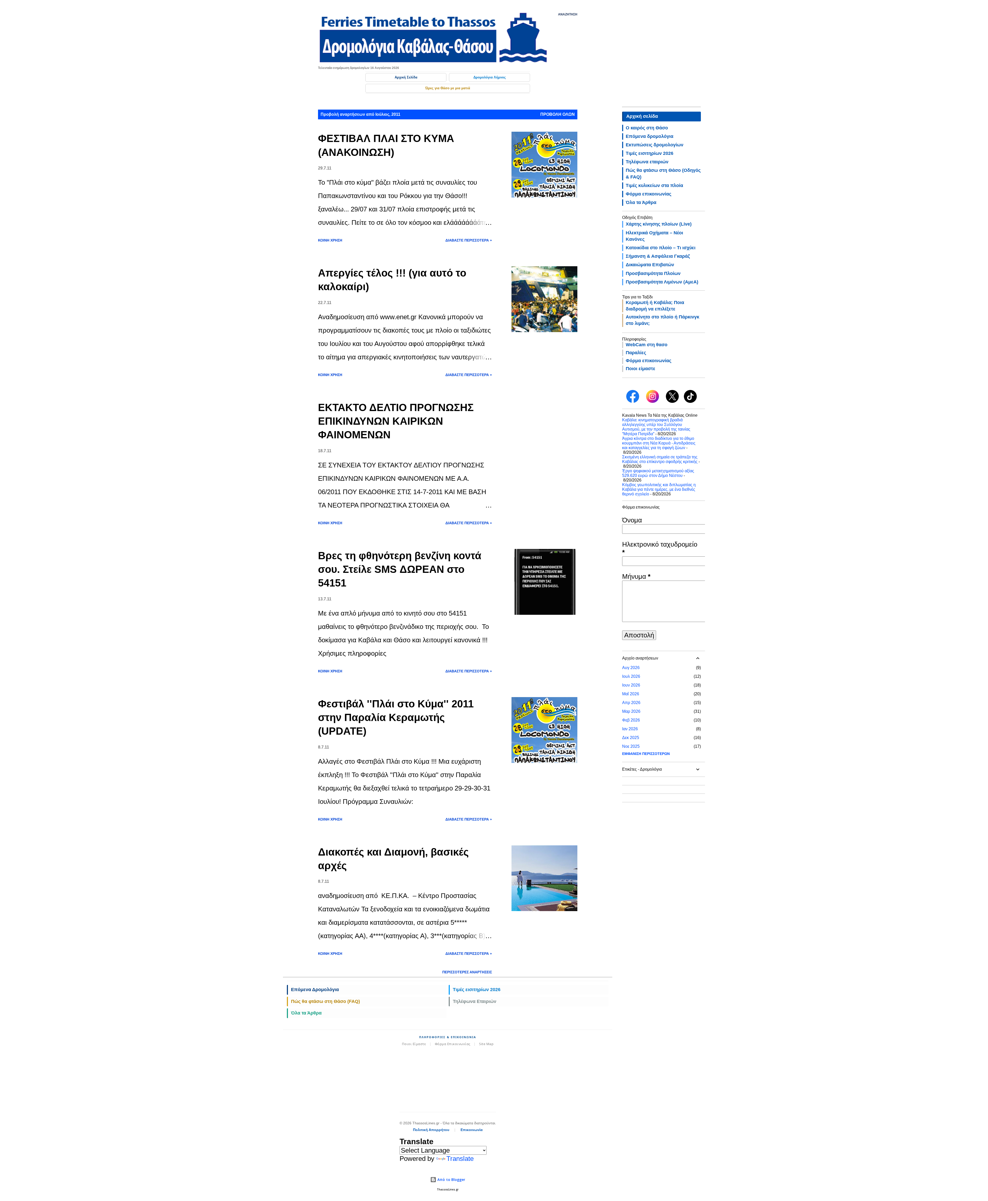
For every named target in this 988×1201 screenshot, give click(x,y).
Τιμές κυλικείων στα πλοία (654, 185)
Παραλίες (636, 352)
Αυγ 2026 (631, 667)
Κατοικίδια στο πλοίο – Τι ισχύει (660, 247)
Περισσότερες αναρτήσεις (467, 972)
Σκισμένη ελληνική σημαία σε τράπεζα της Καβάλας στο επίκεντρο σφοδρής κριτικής (660, 459)
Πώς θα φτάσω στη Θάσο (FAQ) (325, 1001)
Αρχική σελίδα (642, 116)
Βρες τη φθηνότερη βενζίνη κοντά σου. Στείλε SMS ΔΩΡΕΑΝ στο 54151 (399, 569)
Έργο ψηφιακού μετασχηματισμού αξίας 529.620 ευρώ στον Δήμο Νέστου (658, 473)
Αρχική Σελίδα (406, 77)
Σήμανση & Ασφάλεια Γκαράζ (658, 256)
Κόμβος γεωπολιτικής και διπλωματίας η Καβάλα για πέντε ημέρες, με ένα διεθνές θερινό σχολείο (659, 489)
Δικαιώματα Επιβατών (650, 264)
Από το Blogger (450, 1179)
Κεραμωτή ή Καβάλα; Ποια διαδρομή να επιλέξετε (655, 306)
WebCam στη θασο (646, 344)
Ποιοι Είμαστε (414, 1044)
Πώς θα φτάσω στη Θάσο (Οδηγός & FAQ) (663, 173)
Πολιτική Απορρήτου (431, 1130)
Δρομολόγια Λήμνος (489, 77)
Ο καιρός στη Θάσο (647, 127)
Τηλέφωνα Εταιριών (474, 1001)
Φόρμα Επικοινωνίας (452, 1044)
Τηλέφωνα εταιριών (647, 161)
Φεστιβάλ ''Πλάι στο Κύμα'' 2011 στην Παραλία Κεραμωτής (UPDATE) (396, 717)
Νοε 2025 (631, 746)
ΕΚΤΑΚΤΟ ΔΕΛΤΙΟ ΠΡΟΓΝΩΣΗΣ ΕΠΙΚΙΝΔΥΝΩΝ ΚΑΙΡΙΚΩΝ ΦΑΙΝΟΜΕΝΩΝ (396, 421)
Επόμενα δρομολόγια (649, 136)
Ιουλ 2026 (631, 676)
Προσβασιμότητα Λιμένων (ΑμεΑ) (662, 281)
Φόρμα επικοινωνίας (648, 194)
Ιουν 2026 (631, 685)
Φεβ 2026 (631, 720)
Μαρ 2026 (631, 711)
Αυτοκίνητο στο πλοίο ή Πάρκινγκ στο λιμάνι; (662, 320)
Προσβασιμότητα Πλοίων (653, 273)
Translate (460, 1158)
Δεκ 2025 (630, 737)
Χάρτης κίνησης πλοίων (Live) (659, 224)
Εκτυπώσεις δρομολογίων (654, 144)
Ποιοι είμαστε (640, 368)
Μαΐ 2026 (630, 694)
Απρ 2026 (631, 702)
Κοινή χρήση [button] (330, 240)
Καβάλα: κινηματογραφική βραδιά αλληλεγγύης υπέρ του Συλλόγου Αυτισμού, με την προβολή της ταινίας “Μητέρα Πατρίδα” (656, 427)
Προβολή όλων (557, 114)
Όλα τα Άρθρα (306, 1013)
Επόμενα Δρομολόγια (315, 989)
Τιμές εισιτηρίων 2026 (476, 989)
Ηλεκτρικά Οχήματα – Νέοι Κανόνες (654, 236)
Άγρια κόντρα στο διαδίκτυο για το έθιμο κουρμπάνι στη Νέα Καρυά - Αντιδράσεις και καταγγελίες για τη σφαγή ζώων (658, 443)
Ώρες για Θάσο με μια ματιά (447, 88)
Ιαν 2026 (630, 729)
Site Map (486, 1044)
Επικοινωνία (472, 1130)
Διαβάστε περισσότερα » (468, 240)
